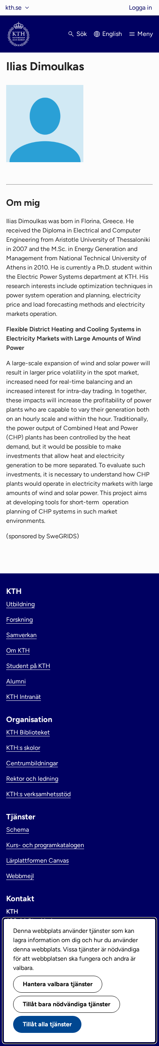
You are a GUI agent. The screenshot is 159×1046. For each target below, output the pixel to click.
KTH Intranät (23, 696)
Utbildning (20, 604)
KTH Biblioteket (28, 732)
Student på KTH (28, 666)
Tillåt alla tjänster (47, 1024)
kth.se (13, 7)
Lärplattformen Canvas (37, 860)
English (112, 33)
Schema (17, 829)
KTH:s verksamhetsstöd (38, 794)
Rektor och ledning (32, 778)
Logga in (140, 7)
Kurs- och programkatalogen (45, 845)
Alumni (16, 681)
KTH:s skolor (23, 747)
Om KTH (18, 650)
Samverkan (21, 635)
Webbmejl (20, 876)
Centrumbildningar (32, 763)
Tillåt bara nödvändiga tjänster (66, 1004)
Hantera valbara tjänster (58, 984)
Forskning (19, 619)
